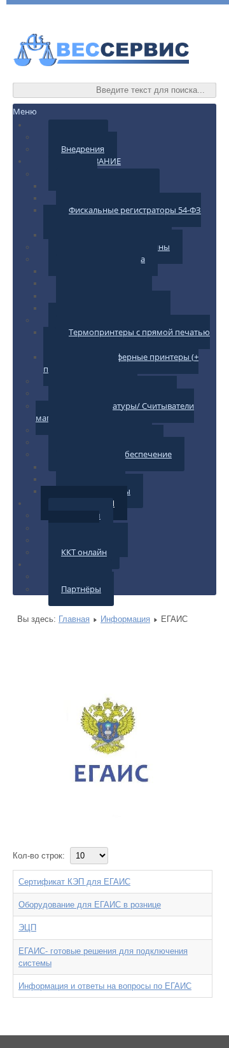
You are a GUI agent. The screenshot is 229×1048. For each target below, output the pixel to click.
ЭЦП (27, 927)
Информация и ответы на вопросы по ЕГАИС (104, 986)
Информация (125, 619)
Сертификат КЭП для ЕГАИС (74, 881)
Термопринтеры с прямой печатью (139, 332)
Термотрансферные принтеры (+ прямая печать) (120, 363)
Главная (74, 619)
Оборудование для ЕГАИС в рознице (89, 904)
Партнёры (81, 589)
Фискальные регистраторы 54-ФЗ (135, 210)
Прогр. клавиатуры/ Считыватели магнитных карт (115, 412)
